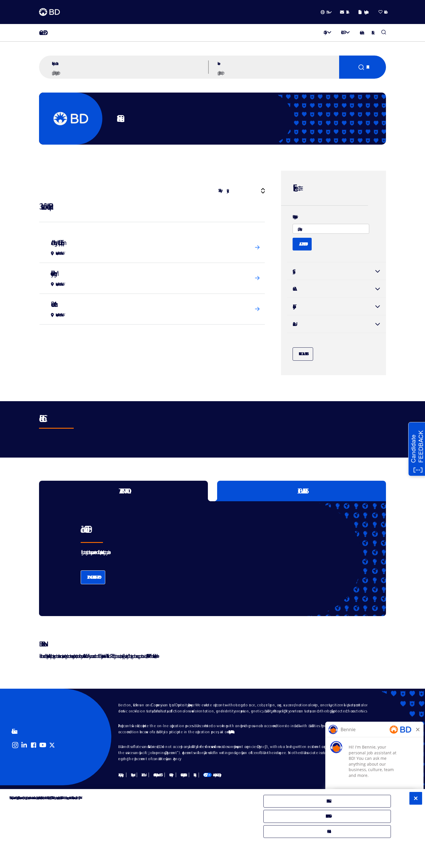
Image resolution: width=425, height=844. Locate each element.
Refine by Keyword (294, 217)
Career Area (293, 289)
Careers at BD (41, 32)
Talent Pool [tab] (123, 491)
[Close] (415, 798)
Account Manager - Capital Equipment (56, 242)
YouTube (42, 745)
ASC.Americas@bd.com (147, 656)
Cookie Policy (170, 775)
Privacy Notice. (79, 797)
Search (362, 67)
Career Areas (361, 32)
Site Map (131, 775)
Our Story (324, 32)
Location (217, 63)
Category (336, 271)
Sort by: (219, 190)
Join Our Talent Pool (93, 577)
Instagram (15, 745)
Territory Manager (52, 273)
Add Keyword (302, 244)
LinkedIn (24, 745)
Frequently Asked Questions (230, 731)
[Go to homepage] (49, 12)
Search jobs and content (54, 63)
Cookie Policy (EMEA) (182, 775)
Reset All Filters (303, 353)
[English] (326, 12)
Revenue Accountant (53, 304)
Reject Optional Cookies (327, 816)
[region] (212, 816)
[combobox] (277, 72)
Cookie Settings (193, 775)
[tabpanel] (200, 558)
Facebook (33, 745)
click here (156, 656)
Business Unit (293, 324)
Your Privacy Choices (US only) (211, 775)
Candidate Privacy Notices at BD (156, 775)
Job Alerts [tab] (301, 491)
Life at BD (342, 32)
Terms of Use (142, 775)
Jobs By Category (120, 775)
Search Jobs (383, 32)
